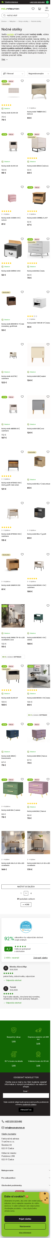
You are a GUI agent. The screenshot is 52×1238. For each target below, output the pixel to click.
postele (10, 34)
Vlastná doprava (11, 2)
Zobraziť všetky (40, 958)
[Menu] (47, 9)
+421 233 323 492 (37, 2)
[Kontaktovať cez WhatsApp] (47, 2)
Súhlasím (25, 1219)
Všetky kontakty (8, 1134)
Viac (3, 59)
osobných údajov (29, 1104)
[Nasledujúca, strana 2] (26, 893)
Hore (27, 904)
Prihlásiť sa (26, 1110)
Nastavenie (25, 1226)
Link (14, 1041)
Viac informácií (25, 1233)
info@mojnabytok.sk (15, 1127)
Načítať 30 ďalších (26, 887)
